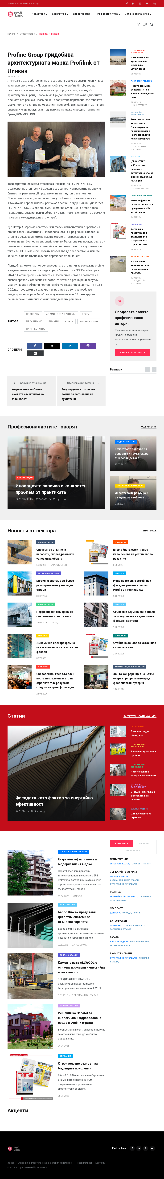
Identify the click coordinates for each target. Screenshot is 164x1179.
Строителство (81, 13)
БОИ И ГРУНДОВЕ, (119, 942)
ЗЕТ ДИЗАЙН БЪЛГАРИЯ (123, 872)
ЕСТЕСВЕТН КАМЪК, (120, 864)
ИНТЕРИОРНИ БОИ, (140, 942)
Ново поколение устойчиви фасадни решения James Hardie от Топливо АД (132, 585)
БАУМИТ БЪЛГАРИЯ (121, 953)
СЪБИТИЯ (43, 667)
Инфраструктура (107, 13)
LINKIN (69, 321)
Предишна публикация (32, 383)
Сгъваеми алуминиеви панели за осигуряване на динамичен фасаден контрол (134, 616)
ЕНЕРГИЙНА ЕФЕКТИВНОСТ (138, 113)
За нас (11, 1163)
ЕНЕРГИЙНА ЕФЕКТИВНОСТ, (124, 897)
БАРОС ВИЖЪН (118, 921)
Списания (23, 1163)
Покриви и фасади (49, 34)
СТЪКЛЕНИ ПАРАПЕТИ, (134, 925)
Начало (11, 34)
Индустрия (38, 13)
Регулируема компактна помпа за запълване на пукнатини (78, 394)
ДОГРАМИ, (115, 913)
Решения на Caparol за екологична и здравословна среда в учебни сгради (79, 1018)
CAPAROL (115, 937)
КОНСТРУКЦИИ (25, 478)
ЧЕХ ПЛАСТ (116, 908)
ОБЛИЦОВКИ (137, 727)
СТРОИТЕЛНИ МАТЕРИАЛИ (138, 51)
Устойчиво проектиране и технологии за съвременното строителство (139, 237)
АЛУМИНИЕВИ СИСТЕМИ (61, 314)
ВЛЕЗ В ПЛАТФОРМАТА (132, 352)
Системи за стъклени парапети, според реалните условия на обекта (55, 554)
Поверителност (84, 1163)
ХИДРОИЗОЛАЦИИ (126, 442)
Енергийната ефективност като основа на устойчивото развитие (133, 554)
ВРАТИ (86, 314)
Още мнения (148, 426)
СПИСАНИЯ (136, 224)
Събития (144, 844)
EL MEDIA (42, 1167)
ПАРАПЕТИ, (115, 925)
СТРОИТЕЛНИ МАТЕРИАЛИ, (123, 884)
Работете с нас (39, 1163)
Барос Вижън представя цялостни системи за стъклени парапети (77, 917)
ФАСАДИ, (127, 913)
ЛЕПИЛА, (114, 962)
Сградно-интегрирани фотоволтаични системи (143, 796)
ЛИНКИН (53, 321)
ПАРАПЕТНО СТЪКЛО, (121, 929)
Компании (121, 844)
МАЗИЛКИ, (144, 958)
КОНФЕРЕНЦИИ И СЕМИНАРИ (130, 667)
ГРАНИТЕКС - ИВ (119, 859)
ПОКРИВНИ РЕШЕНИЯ (141, 81)
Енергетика (59, 13)
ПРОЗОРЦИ (33, 314)
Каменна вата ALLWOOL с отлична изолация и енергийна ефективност (81, 967)
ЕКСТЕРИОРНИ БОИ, (120, 946)
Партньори (133, 851)
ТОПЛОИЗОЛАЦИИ (140, 257)
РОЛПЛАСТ (116, 892)
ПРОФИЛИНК (34, 321)
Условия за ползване (61, 1163)
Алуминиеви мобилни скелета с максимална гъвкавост (28, 394)
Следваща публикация (80, 383)
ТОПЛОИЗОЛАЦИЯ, (119, 876)
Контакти (100, 1163)
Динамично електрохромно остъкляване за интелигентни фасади (57, 647)
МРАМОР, (136, 864)
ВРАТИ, (137, 913)
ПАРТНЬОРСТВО (36, 329)
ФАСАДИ (135, 157)
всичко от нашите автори (139, 716)
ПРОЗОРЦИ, (146, 897)
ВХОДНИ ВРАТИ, (118, 900)
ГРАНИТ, (147, 864)
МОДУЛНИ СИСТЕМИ (48, 573)
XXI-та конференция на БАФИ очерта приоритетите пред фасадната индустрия (133, 678)
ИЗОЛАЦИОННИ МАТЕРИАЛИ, (124, 880)
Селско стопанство (137, 13)
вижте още (149, 530)
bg (154, 3)
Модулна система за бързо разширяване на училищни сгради (55, 585)
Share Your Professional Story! (23, 3)
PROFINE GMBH (89, 321)
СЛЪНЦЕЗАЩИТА (139, 809)
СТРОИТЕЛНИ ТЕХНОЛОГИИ (138, 746)
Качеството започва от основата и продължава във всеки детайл (131, 453)
